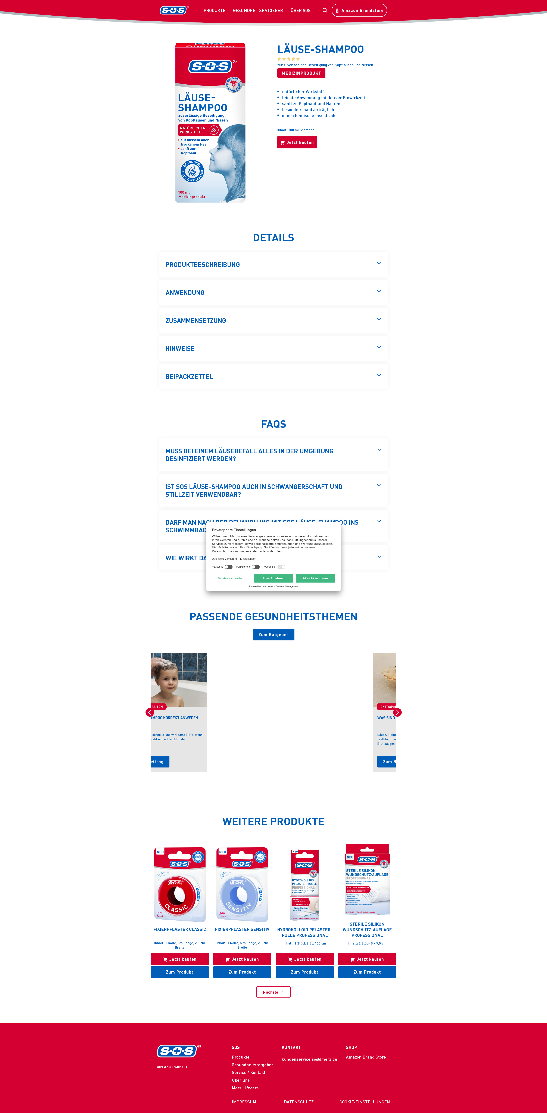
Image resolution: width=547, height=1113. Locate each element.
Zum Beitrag (174, 761)
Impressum (244, 1101)
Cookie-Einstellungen (365, 1101)
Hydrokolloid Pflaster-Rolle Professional (304, 932)
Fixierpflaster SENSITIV (242, 929)
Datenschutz (299, 1101)
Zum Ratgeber (274, 634)
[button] (214, 10)
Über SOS (300, 10)
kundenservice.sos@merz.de (309, 1059)
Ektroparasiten (172, 706)
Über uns (241, 1080)
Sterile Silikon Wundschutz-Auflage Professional (367, 929)
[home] (174, 10)
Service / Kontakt (248, 1072)
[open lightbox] (210, 123)
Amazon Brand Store (366, 1057)
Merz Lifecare (245, 1087)
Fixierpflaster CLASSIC (179, 929)
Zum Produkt (179, 972)
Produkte (214, 10)
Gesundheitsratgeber (258, 10)
